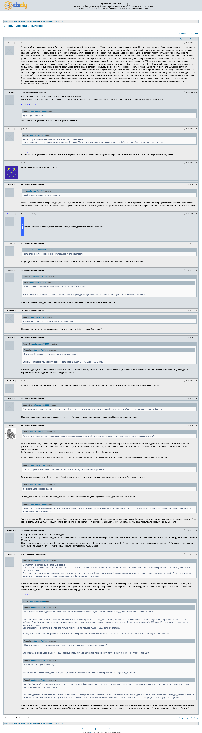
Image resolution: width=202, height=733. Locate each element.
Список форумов (10, 723)
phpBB (91, 732)
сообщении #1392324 (38, 277)
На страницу (183, 33)
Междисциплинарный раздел (52, 723)
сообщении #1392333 (40, 405)
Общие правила (114, 729)
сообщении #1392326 (38, 317)
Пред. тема (184, 39)
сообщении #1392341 (40, 561)
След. (196, 33)
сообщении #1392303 (37, 135)
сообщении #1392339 (37, 601)
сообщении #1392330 (40, 344)
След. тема (194, 39)
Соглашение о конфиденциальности (94, 729)
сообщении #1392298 (38, 111)
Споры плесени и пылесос (23, 25)
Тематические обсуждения (29, 723)
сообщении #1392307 (35, 191)
